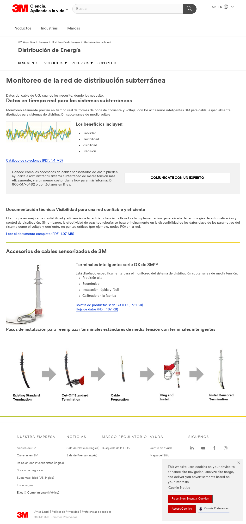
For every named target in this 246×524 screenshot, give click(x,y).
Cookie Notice (179, 488)
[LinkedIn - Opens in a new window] (192, 448)
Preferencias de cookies (96, 512)
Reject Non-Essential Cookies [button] (190, 498)
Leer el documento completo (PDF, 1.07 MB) (40, 234)
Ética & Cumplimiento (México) (38, 492)
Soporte (105, 63)
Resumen (26, 63)
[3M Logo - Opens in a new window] (40, 9)
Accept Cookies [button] (182, 508)
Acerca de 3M (26, 448)
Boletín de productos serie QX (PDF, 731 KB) (109, 305)
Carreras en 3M (27, 455)
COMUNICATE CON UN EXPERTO (177, 178)
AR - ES (217, 7)
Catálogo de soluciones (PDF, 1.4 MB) (34, 161)
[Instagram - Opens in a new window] (225, 448)
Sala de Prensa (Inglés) (82, 455)
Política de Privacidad (65, 512)
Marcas (73, 28)
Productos (22, 28)
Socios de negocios (30, 470)
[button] (213, 509)
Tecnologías (25, 485)
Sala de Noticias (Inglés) (83, 448)
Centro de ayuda (161, 448)
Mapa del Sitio (159, 455)
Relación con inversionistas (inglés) (40, 463)
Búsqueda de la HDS (116, 448)
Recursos (80, 63)
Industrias (49, 28)
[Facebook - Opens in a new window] (214, 448)
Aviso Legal (41, 512)
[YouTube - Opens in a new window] (203, 448)
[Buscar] (190, 9)
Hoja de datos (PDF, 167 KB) (97, 309)
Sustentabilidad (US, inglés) (35, 477)
